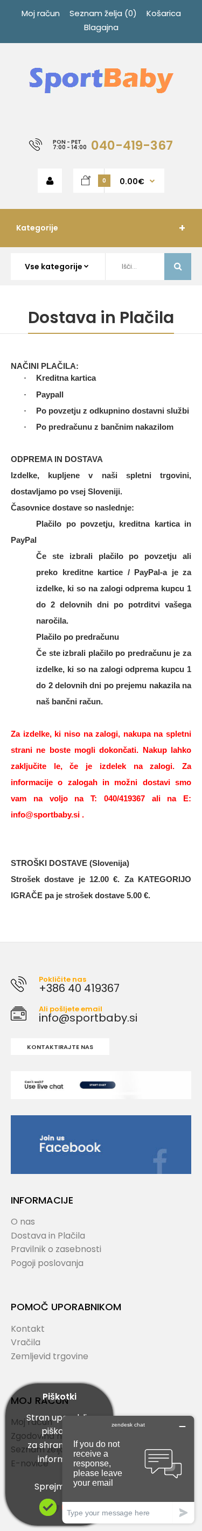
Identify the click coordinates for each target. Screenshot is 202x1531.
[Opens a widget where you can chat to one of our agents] (128, 1469)
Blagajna (101, 27)
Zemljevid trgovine (49, 1356)
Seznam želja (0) (103, 13)
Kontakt (28, 1329)
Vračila (25, 1342)
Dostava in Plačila (48, 1235)
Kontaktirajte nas (60, 1047)
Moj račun (41, 13)
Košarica (164, 13)
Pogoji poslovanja (47, 1263)
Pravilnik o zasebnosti (56, 1249)
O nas (23, 1221)
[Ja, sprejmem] (48, 1513)
